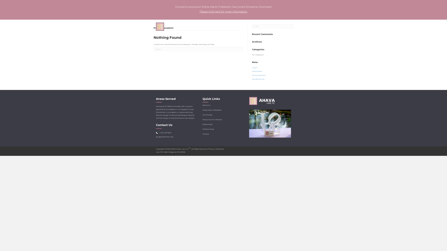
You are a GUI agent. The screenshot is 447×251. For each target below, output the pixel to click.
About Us (208, 26)
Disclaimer (220, 149)
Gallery (275, 26)
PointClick (181, 152)
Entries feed (257, 71)
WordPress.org (258, 79)
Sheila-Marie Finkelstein (212, 110)
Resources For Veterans (245, 26)
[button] (213, 26)
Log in (254, 67)
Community (207, 115)
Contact (285, 26)
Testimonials (264, 26)
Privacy (211, 149)
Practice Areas (223, 26)
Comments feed (258, 75)
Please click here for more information (223, 11)
